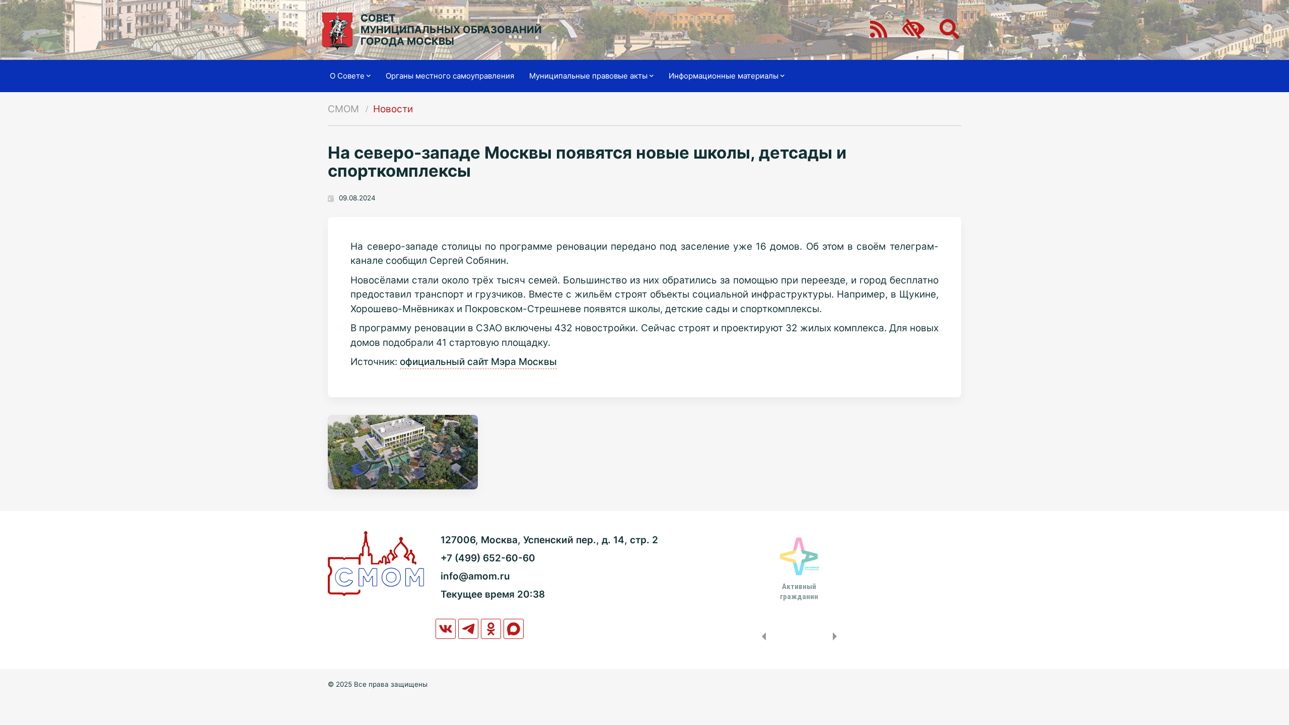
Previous (762, 636)
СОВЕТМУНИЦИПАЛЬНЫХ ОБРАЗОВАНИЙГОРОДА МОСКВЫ (451, 30)
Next (837, 636)
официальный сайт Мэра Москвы (478, 362)
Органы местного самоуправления (450, 76)
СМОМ (343, 109)
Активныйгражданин (799, 591)
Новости (393, 109)
